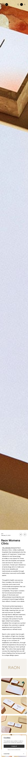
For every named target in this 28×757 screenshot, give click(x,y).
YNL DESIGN (6, 548)
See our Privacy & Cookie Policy (14, 749)
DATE (2, 533)
